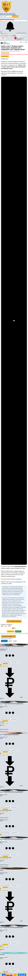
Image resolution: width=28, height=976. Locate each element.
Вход (1, 31)
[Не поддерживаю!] (7, 667)
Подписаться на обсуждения (6, 638)
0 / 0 (15, 628)
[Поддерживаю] (1, 667)
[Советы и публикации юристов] (6, 6)
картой (21, 697)
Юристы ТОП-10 (4, 33)
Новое (12, 35)
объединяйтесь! (12, 13)
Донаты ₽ (18, 631)
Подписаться (10, 631)
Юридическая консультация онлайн (7, 14)
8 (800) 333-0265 (21, 35)
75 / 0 (6, 626)
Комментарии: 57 (8, 636)
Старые (15, 641)
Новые (10, 641)
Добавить (15, 975)
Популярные (4, 641)
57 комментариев (14, 621)
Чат (1, 663)
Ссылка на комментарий (5, 719)
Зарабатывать (5, 56)
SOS (15, 38)
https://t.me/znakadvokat (16, 581)
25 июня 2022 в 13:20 (5, 51)
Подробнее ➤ (18, 579)
